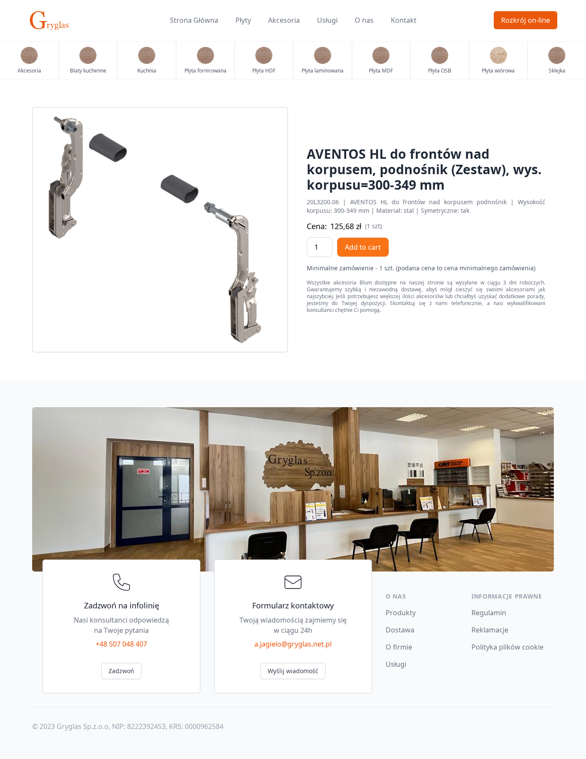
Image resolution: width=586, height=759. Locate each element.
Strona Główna (194, 20)
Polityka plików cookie (507, 647)
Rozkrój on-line (525, 20)
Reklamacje (489, 630)
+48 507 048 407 (121, 644)
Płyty (243, 20)
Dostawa (400, 630)
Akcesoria (284, 20)
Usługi (327, 20)
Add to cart (363, 247)
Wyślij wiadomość (293, 671)
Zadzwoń (121, 671)
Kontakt (404, 20)
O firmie (399, 647)
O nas (364, 20)
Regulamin (488, 612)
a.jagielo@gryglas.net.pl (293, 644)
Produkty (401, 612)
